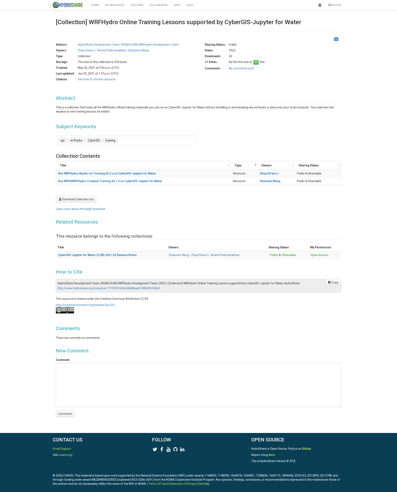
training (110, 140)
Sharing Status (309, 165)
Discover (137, 5)
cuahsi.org (65, 454)
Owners (266, 165)
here (272, 454)
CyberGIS (94, 140)
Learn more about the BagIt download (80, 209)
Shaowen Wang (270, 181)
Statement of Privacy (182, 483)
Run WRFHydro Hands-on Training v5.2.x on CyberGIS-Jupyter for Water (107, 173)
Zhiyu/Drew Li (269, 173)
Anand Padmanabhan (225, 255)
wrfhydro (76, 140)
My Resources (114, 5)
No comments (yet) (241, 68)
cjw (62, 140)
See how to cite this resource (96, 79)
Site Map (204, 483)
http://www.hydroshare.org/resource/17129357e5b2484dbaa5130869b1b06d (109, 288)
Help (190, 5)
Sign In (336, 5)
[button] (320, 5)
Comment (62, 360)
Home (95, 5)
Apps (177, 5)
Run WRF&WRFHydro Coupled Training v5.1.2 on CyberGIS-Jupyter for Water (110, 181)
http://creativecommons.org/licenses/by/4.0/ (85, 305)
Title (63, 165)
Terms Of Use (157, 483)
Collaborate (158, 5)
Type (238, 165)
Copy (334, 282)
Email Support (62, 448)
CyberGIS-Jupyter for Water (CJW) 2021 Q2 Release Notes (97, 255)
